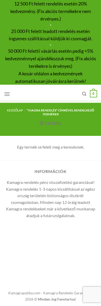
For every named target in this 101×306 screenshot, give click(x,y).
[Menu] (7, 94)
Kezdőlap (15, 110)
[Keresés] (84, 94)
